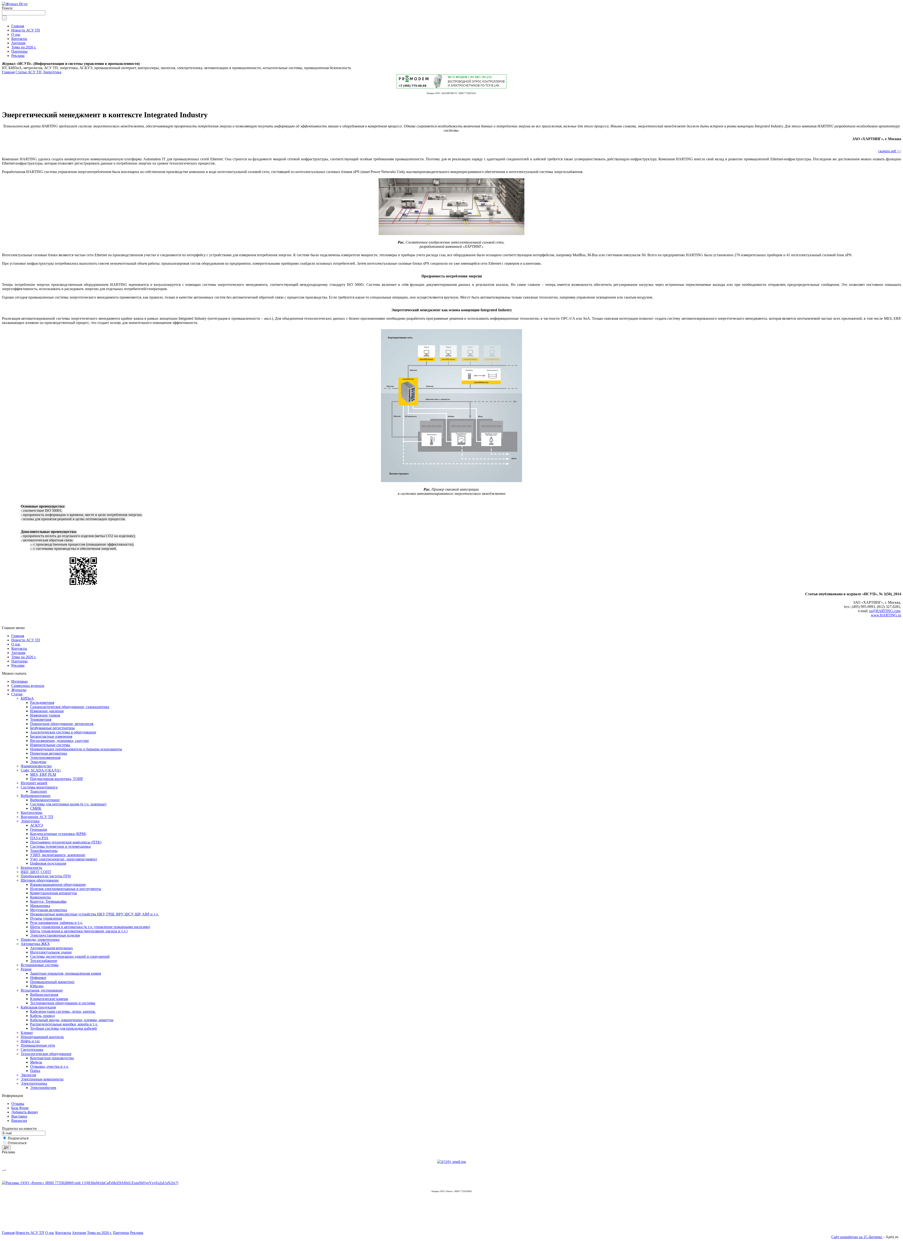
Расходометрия (42, 703)
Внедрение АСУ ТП (37, 817)
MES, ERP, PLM (43, 774)
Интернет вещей (34, 783)
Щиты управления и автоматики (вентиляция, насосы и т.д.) (78, 931)
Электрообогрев (43, 1088)
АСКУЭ (36, 825)
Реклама (17, 665)
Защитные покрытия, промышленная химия (65, 973)
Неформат (38, 978)
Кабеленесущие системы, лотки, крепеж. (63, 1011)
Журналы (18, 690)
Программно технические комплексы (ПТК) (65, 842)
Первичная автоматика (48, 753)
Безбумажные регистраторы (52, 728)
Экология (28, 1075)
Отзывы (17, 1104)
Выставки (19, 1116)
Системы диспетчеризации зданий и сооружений (70, 956)
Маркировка (40, 906)
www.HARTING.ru (886, 615)
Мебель (36, 1062)
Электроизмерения (45, 758)
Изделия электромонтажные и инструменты (65, 889)
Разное (26, 969)
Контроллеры (31, 813)
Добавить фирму (24, 1112)
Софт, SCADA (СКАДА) (40, 770)
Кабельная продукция (38, 1007)
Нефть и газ (30, 1041)
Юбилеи (37, 986)
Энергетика (52, 72)
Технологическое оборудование (46, 1054)
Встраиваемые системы (40, 965)
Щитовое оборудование (40, 880)
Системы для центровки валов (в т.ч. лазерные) (68, 804)
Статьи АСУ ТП (29, 72)
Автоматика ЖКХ (35, 944)
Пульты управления (46, 918)
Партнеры (19, 661)
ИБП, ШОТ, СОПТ (36, 872)
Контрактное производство (52, 1058)
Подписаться (18, 1138)
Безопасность (31, 868)
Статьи (17, 694)
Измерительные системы (50, 745)
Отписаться (17, 1143)
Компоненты (40, 897)
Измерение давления (46, 711)
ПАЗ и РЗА (39, 838)
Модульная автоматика (48, 910)
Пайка (35, 1071)
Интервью (19, 681)
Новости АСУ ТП (25, 640)
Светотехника (32, 1050)
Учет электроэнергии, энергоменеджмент (63, 859)
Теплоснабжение (43, 961)
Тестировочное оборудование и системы (62, 1003)
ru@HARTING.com (884, 611)
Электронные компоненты (42, 1079)
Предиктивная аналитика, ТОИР (56, 779)
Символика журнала (27, 686)
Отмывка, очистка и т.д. (49, 1066)
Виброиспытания (44, 995)
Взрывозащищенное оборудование (58, 884)
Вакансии (19, 1121)
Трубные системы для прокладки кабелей (63, 1028)
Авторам (18, 653)
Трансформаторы (44, 851)
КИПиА (27, 698)
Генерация (38, 829)
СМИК (35, 808)
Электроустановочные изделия (55, 935)
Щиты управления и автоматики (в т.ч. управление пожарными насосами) (90, 927)
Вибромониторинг (36, 796)
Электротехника (34, 1083)
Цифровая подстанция (48, 863)
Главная (8, 72)
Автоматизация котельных (51, 948)
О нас (15, 644)
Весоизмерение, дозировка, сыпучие (59, 741)
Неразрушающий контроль (42, 1037)
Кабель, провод (42, 1016)
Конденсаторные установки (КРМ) (58, 834)
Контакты (19, 648)
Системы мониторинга (39, 787)
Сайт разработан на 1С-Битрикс (857, 1237)
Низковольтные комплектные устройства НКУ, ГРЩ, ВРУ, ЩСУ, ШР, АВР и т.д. (94, 914)
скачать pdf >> (889, 151)
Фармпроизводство (36, 766)
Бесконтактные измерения (51, 736)
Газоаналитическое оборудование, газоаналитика (69, 707)
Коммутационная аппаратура (53, 893)
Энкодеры (38, 762)
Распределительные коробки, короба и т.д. (64, 1024)
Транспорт (38, 791)
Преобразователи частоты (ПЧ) (46, 876)
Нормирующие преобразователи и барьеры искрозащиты (76, 749)
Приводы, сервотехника (40, 940)
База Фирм (19, 1108)
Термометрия (40, 719)
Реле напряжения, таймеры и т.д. (56, 923)
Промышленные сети (38, 1045)
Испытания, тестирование (42, 990)
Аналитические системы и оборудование (63, 732)
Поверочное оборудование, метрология (61, 724)
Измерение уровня (45, 715)
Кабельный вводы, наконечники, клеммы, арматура (71, 1020)
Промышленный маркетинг (52, 982)
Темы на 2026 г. (23, 657)
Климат (27, 1033)
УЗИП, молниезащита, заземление (57, 855)
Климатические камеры (49, 999)
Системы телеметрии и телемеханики (60, 846)
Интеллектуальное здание (51, 952)
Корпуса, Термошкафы (48, 901)
